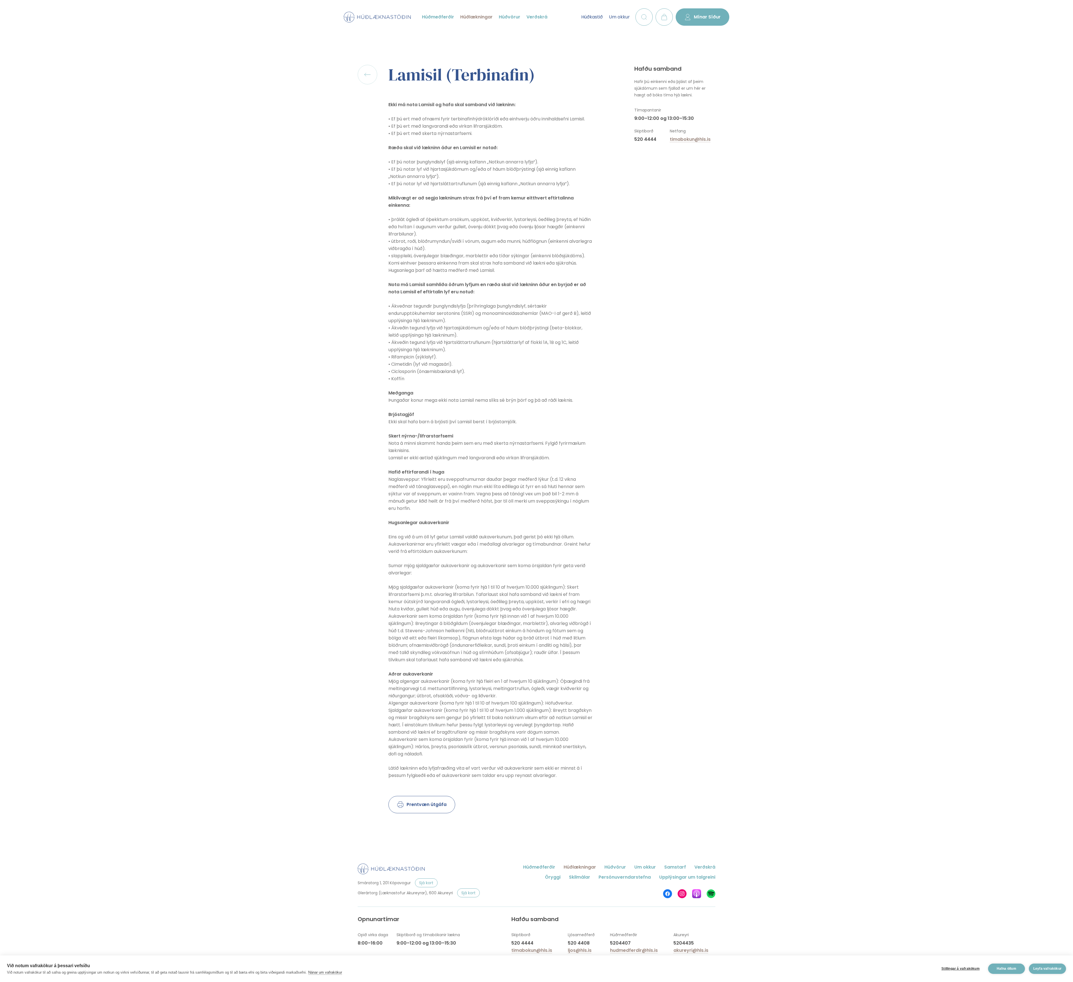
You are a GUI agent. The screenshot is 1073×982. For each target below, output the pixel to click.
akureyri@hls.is (690, 950)
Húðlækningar (476, 17)
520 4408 (579, 943)
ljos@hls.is (580, 950)
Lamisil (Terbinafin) (461, 74)
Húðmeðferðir (438, 17)
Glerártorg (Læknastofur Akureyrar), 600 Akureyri (405, 893)
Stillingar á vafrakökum (960, 969)
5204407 (620, 943)
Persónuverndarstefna (625, 877)
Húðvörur (509, 17)
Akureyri (681, 935)
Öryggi (553, 877)
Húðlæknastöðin (377, 17)
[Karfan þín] (664, 17)
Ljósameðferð (581, 935)
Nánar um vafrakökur (325, 972)
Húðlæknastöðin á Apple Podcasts (696, 893)
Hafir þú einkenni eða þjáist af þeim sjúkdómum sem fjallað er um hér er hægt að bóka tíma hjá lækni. (670, 88)
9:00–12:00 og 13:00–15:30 (664, 118)
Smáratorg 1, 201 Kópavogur (384, 883)
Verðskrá (536, 17)
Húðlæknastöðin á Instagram (682, 893)
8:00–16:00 (370, 943)
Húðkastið (592, 17)
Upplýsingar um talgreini (687, 877)
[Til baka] (367, 74)
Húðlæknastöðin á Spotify (711, 893)
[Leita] (644, 17)
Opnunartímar (378, 919)
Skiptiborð (643, 131)
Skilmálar (579, 877)
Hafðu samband (658, 69)
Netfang (678, 131)
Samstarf (675, 867)
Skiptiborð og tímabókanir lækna (428, 935)
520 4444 (645, 139)
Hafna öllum (1006, 969)
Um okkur (619, 17)
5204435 (683, 943)
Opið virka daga (373, 935)
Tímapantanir (647, 110)
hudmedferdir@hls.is (634, 950)
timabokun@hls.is (690, 139)
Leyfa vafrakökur (1047, 969)
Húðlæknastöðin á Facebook (667, 893)
